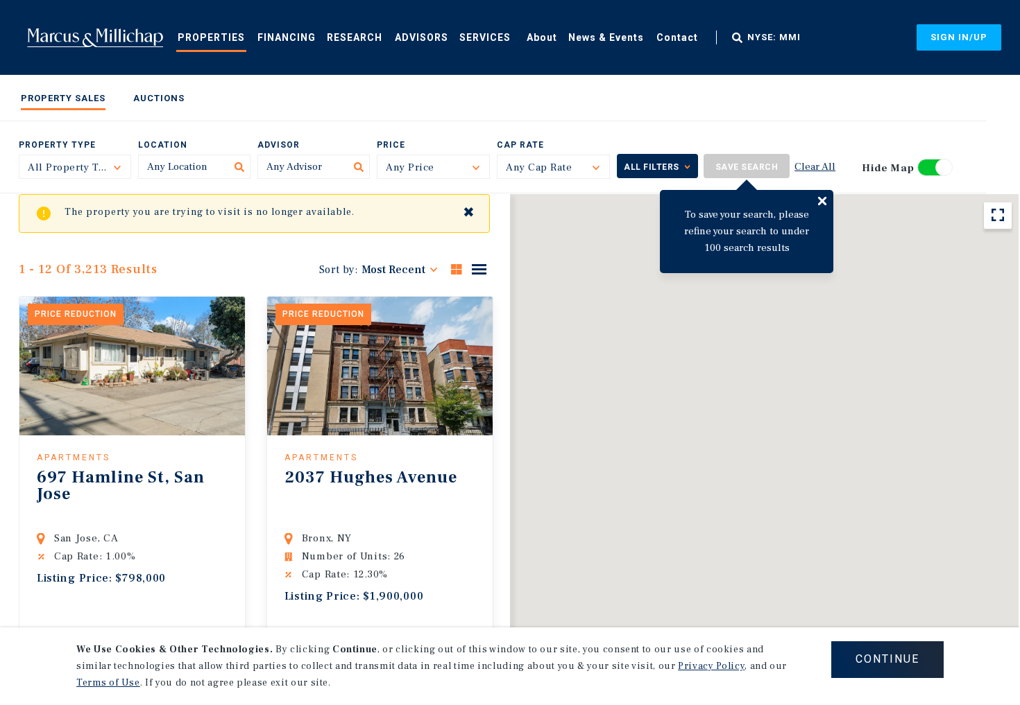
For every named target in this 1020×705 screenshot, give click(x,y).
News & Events (606, 37)
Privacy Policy (711, 666)
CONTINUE (887, 658)
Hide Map (888, 168)
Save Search (747, 167)
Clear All (814, 166)
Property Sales (63, 98)
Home (95, 37)
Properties (211, 37)
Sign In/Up (958, 37)
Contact (677, 37)
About (542, 37)
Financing (286, 37)
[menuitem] (211, 36)
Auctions (159, 98)
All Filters (651, 167)
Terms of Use (108, 683)
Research (354, 37)
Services (485, 37)
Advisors (421, 37)
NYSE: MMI (774, 37)
